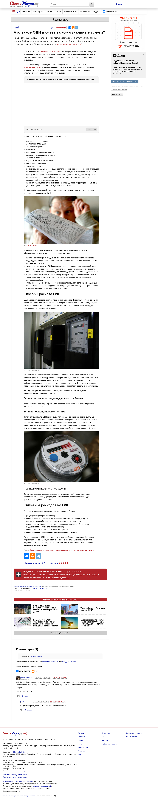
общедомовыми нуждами (68, 44)
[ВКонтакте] (69, 27)
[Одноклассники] (73, 27)
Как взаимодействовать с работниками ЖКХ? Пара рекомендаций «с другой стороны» (92, 623)
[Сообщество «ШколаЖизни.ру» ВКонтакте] (109, 11)
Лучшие (39, 656)
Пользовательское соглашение (15, 777)
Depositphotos (32, 245)
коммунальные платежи (50, 52)
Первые (33, 656)
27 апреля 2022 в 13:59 (43, 677)
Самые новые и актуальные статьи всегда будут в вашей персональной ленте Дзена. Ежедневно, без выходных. (127, 70)
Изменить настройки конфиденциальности (19, 796)
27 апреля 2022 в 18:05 (41, 701)
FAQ (103, 737)
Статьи (49, 11)
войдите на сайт (69, 662)
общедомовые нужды (38, 550)
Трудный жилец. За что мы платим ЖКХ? (93, 609)
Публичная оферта (109, 744)
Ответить (25, 696)
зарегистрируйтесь (50, 662)
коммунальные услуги (83, 550)
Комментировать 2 (35, 563)
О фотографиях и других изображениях (18, 781)
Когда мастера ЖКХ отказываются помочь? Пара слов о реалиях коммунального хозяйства (45, 623)
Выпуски (26, 11)
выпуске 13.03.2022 (40, 588)
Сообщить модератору (59, 677)
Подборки (38, 11)
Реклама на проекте (134, 733)
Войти (119, 4)
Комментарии (70, 11)
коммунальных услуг (32, 67)
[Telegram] (76, 27)
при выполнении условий (41, 786)
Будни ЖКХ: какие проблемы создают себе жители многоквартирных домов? (45, 609)
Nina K (22, 701)
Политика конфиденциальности (15, 775)
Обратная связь (132, 737)
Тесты (58, 11)
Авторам (105, 740)
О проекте (106, 733)
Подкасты (85, 11)
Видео (96, 11)
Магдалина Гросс (26, 677)
